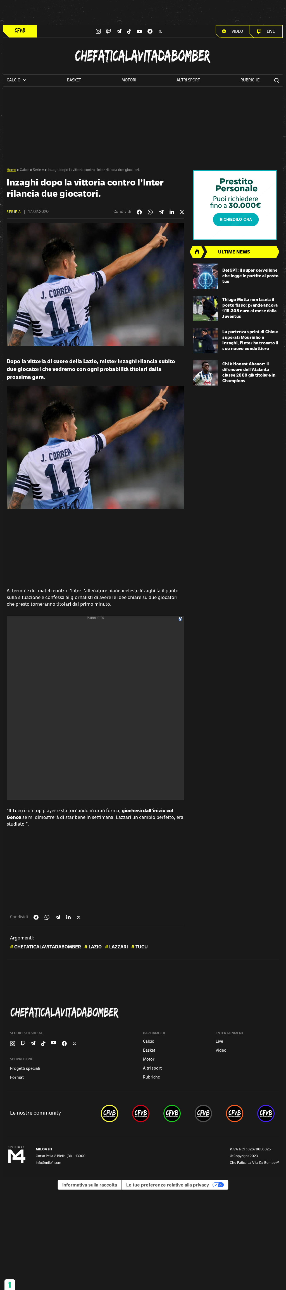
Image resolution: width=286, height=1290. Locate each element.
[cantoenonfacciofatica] (141, 1113)
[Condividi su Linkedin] (171, 212)
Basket (74, 80)
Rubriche (249, 80)
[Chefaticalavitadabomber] (144, 1012)
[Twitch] (108, 31)
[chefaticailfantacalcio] (172, 1113)
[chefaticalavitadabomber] (109, 1113)
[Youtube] (139, 31)
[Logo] (20, 30)
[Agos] (236, 205)
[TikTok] (129, 31)
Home (11, 170)
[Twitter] (160, 31)
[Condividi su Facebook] (139, 212)
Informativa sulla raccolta (89, 1185)
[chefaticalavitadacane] (266, 1113)
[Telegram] (118, 31)
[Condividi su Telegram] (161, 212)
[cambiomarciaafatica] (203, 1113)
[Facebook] (149, 31)
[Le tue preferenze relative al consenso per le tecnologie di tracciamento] (9, 1284)
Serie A (38, 170)
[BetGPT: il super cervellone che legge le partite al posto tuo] (205, 276)
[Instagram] (98, 31)
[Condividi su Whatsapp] (150, 212)
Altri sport (188, 80)
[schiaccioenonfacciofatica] (235, 1113)
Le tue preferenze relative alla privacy (167, 1185)
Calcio (24, 170)
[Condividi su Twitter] (182, 212)
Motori (128, 80)
